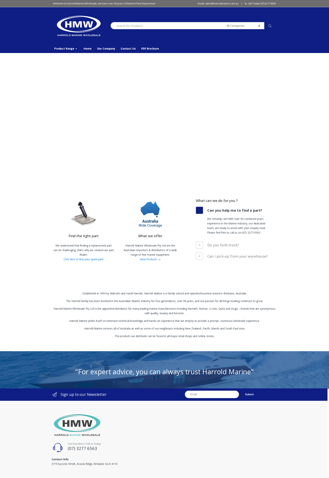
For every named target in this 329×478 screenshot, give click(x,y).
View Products (149, 259)
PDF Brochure (150, 48)
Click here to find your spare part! (83, 259)
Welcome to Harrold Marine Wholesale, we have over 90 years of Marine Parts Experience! (104, 3)
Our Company (106, 48)
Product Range (64, 48)
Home (87, 48)
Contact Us (128, 48)
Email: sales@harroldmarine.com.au (218, 3)
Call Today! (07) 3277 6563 (262, 3)
